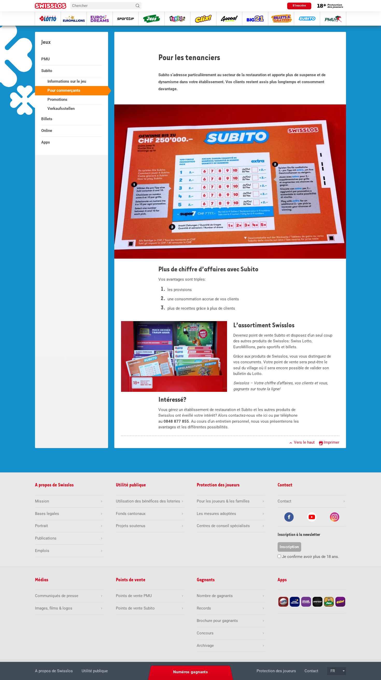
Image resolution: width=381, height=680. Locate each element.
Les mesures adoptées (216, 513)
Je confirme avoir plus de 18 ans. (310, 556)
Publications (46, 538)
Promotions (57, 99)
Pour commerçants (63, 90)
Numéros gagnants (190, 672)
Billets (46, 119)
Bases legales (47, 513)
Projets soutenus (130, 525)
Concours (205, 633)
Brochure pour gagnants (217, 620)
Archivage (205, 645)
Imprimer (331, 442)
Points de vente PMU (134, 595)
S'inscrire (299, 5)
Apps (45, 142)
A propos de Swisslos (54, 671)
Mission (42, 501)
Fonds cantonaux (130, 513)
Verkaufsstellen (61, 108)
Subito (46, 70)
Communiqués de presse (56, 595)
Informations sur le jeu (66, 81)
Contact (311, 671)
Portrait (41, 525)
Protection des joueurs (276, 671)
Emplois (42, 550)
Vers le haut (304, 442)
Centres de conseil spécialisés (223, 525)
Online (46, 130)
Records (204, 608)
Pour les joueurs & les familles (223, 501)
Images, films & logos (53, 608)
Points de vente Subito (135, 608)
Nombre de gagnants (215, 595)
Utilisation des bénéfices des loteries (148, 501)
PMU (45, 59)
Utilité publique (95, 671)
